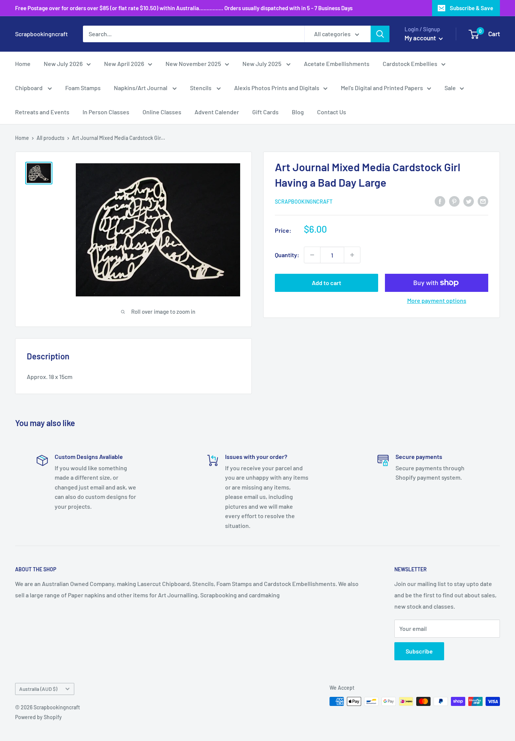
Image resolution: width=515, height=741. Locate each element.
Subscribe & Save (471, 8)
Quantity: (287, 254)
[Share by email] (483, 201)
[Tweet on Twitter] (468, 201)
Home (23, 63)
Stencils (201, 87)
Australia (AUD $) (38, 689)
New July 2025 (262, 63)
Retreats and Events (42, 111)
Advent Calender (217, 111)
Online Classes (162, 111)
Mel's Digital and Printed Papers (382, 87)
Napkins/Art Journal (141, 87)
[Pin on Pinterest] (454, 201)
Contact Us (331, 111)
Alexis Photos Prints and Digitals (276, 87)
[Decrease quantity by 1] (312, 255)
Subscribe (419, 651)
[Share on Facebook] (440, 201)
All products (50, 138)
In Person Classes (106, 111)
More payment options (436, 300)
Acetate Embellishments (336, 63)
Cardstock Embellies (410, 63)
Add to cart (326, 282)
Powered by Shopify (38, 717)
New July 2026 (63, 63)
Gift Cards (265, 111)
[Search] (380, 34)
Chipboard (29, 87)
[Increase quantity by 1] (352, 255)
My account (421, 37)
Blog (298, 111)
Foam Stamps (83, 87)
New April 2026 (124, 63)
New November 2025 (193, 63)
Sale (450, 87)
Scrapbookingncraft (304, 201)
